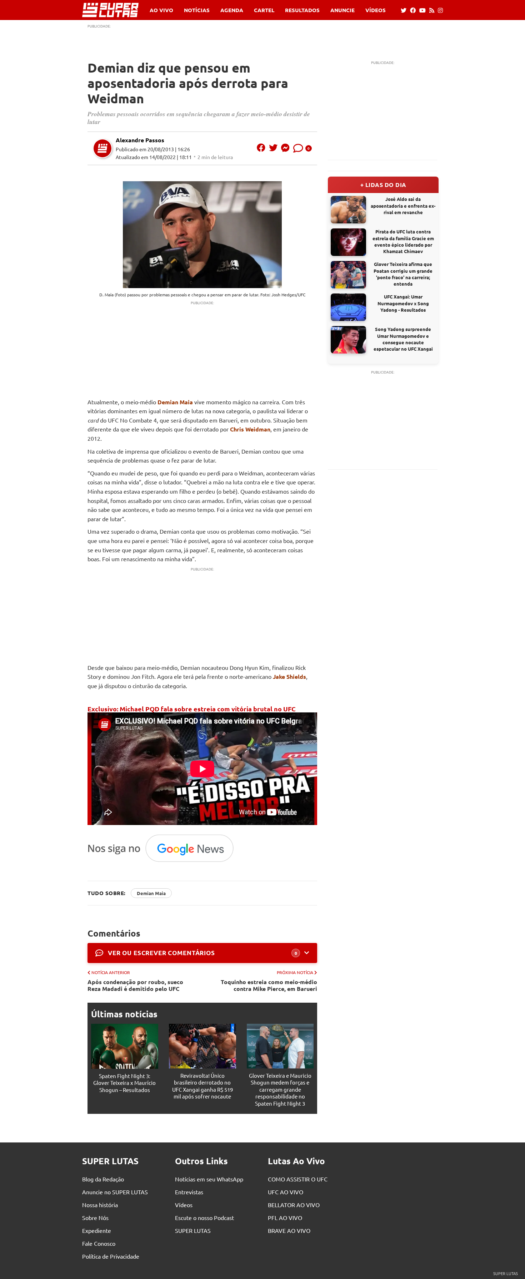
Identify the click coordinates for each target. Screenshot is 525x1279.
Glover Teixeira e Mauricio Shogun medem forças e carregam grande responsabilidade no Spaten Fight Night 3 (280, 1089)
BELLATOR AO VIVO (294, 1204)
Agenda (231, 10)
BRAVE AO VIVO (289, 1230)
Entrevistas (189, 1191)
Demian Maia (175, 402)
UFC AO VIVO (285, 1191)
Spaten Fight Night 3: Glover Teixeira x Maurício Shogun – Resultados (124, 1082)
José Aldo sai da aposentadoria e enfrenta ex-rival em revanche (403, 205)
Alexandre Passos (140, 140)
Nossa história (100, 1204)
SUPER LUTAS (193, 1230)
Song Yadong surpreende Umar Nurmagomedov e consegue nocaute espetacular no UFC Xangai (403, 339)
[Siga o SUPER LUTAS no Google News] (164, 861)
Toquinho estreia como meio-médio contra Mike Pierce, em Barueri (269, 985)
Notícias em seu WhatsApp (209, 1178)
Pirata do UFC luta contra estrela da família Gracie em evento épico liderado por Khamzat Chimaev (403, 241)
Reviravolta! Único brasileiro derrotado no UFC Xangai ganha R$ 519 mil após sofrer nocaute (202, 1086)
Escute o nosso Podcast (204, 1217)
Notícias (197, 10)
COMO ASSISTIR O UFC (298, 1178)
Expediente (96, 1230)
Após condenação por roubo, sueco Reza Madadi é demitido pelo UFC (135, 985)
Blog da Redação (103, 1178)
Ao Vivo (161, 10)
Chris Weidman (250, 429)
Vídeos (375, 10)
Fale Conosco (98, 1243)
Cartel (264, 10)
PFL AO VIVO (285, 1217)
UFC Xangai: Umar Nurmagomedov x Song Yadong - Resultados (403, 302)
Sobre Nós (95, 1217)
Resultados (302, 10)
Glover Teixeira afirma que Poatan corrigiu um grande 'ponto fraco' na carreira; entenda (403, 274)
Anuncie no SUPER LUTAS (115, 1191)
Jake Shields (289, 676)
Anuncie (342, 10)
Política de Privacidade (110, 1256)
